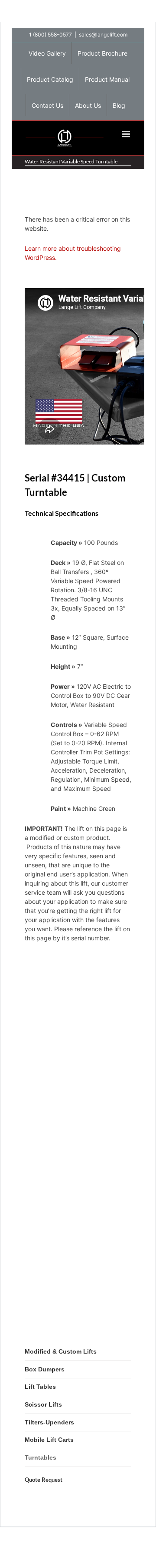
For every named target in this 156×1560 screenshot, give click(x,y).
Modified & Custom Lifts (61, 1351)
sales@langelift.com (103, 34)
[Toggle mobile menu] (126, 134)
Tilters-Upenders (49, 1422)
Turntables (40, 1457)
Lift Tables (40, 1386)
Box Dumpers (45, 1369)
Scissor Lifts (43, 1404)
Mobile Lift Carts (49, 1439)
